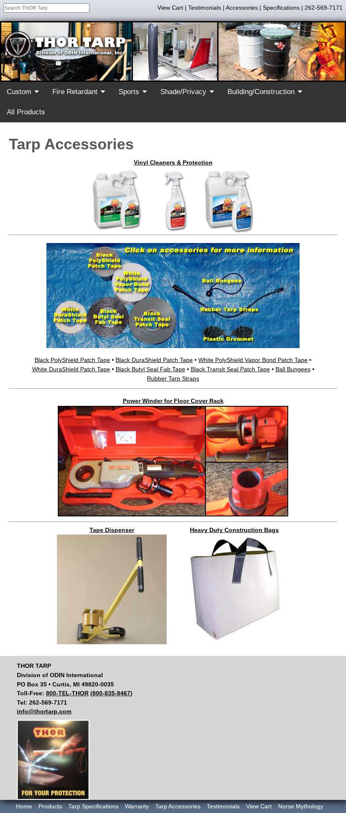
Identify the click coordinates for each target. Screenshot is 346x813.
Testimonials (204, 7)
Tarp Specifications (93, 806)
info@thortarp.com (44, 711)
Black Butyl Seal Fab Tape (150, 369)
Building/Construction (261, 92)
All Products (26, 112)
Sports (129, 92)
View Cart (170, 7)
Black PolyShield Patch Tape (72, 360)
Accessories (242, 7)
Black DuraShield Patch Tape (154, 360)
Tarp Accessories (177, 806)
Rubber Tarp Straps (173, 378)
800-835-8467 (111, 693)
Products (50, 806)
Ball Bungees (293, 369)
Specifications (281, 7)
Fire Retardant (74, 92)
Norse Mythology (300, 806)
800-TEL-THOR (67, 693)
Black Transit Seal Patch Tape (230, 369)
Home (24, 806)
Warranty (137, 806)
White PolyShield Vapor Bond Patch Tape (253, 360)
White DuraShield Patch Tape (71, 369)
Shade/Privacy (183, 92)
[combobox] (46, 8)
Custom (19, 92)
